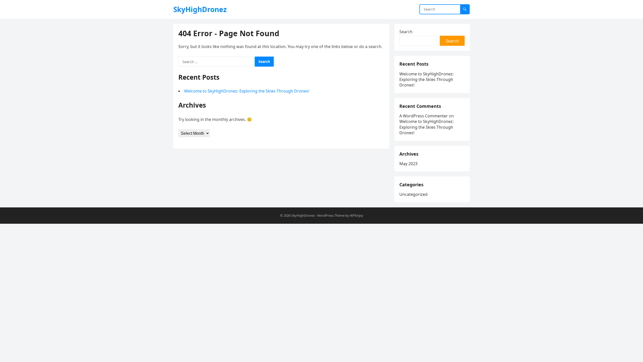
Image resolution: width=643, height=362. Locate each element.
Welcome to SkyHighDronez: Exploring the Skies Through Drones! (246, 91)
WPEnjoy (356, 215)
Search (405, 31)
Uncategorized (413, 194)
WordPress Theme (331, 215)
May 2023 (408, 163)
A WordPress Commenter (423, 116)
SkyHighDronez (200, 9)
